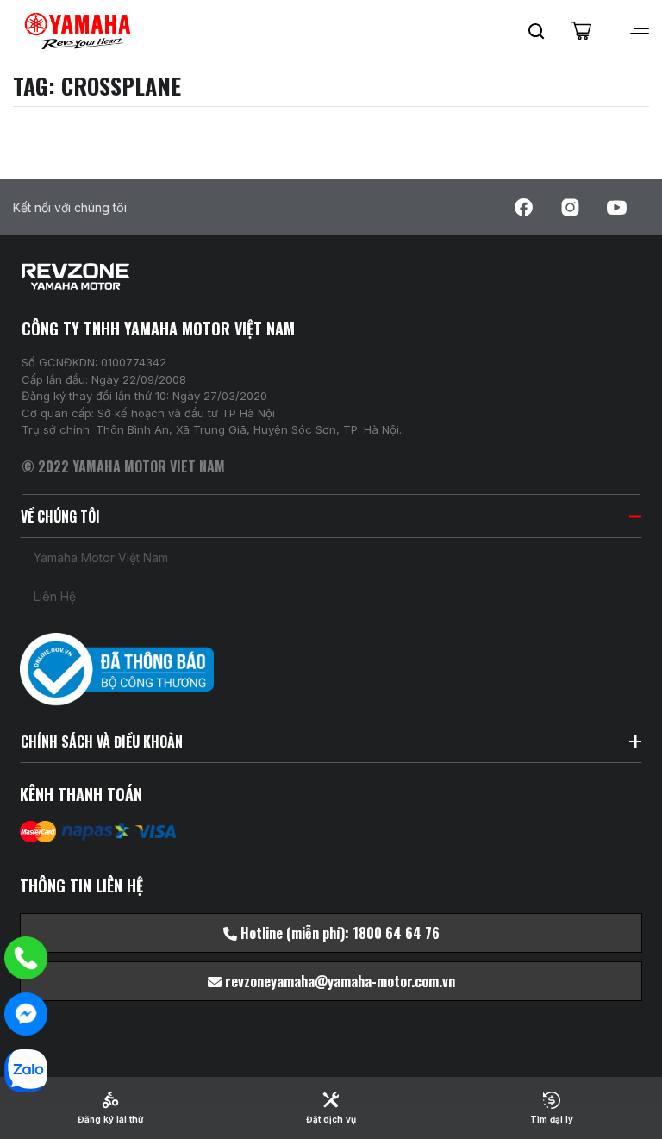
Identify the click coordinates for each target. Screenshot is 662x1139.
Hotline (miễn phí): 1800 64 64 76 (338, 933)
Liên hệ (55, 596)
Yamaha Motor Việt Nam (101, 557)
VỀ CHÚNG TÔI (60, 516)
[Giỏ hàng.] (581, 31)
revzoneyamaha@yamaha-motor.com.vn (338, 981)
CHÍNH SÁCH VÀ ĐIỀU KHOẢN (102, 741)
